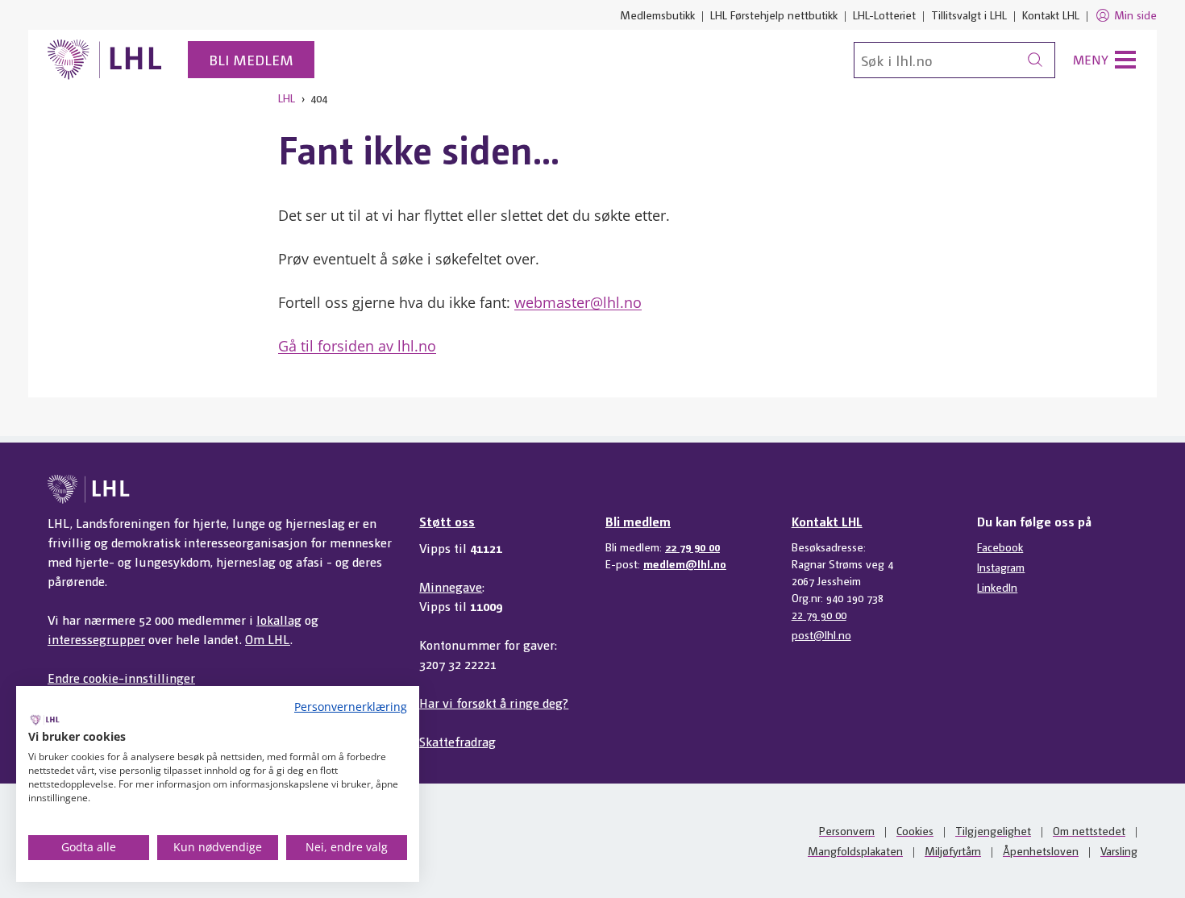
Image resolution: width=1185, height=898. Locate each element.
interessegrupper (96, 638)
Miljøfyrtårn (953, 850)
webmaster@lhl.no (578, 302)
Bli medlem (251, 59)
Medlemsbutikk (657, 14)
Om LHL (267, 638)
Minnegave (450, 586)
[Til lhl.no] (105, 59)
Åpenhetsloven (1041, 850)
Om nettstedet (1089, 830)
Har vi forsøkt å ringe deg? (493, 702)
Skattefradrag (457, 741)
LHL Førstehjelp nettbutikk (774, 14)
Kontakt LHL (1050, 14)
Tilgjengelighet (993, 830)
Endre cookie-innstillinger (121, 677)
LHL (286, 97)
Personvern (847, 830)
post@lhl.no (821, 634)
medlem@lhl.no (684, 563)
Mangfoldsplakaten (855, 850)
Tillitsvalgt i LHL (969, 14)
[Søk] (1035, 60)
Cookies (914, 830)
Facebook (1000, 546)
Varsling (1118, 850)
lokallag (278, 619)
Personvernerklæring (350, 706)
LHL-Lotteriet (884, 14)
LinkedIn (997, 587)
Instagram (1001, 566)
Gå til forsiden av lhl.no (357, 345)
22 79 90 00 (692, 546)
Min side (1135, 14)
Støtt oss (447, 521)
